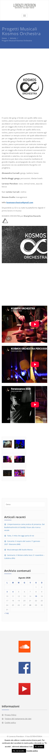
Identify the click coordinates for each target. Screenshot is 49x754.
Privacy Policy (10, 715)
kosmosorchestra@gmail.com (19, 202)
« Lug (6, 613)
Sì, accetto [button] (39, 746)
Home (4, 38)
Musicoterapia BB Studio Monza (20, 550)
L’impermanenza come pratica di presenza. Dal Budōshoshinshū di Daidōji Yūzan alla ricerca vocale (24, 527)
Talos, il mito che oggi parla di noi (20, 536)
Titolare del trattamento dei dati (18, 718)
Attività (13, 38)
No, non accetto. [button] (19, 751)
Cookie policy (10, 722)
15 (36, 596)
